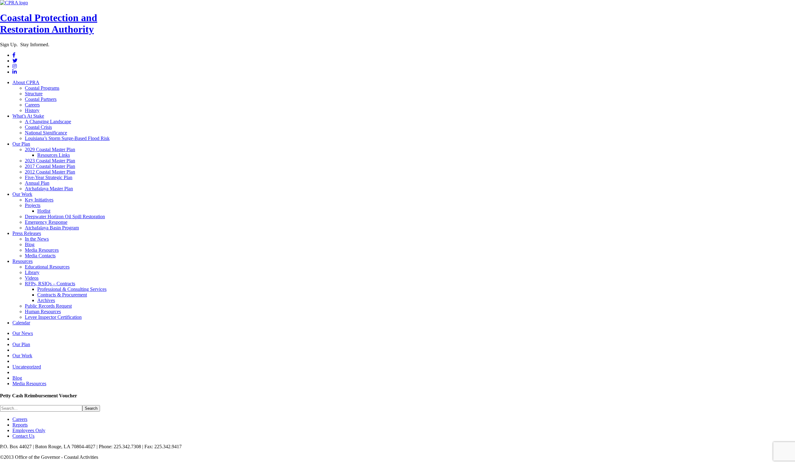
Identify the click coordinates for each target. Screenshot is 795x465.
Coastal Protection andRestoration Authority (48, 23)
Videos (32, 278)
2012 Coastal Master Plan (50, 171)
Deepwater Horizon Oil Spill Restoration (65, 216)
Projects (32, 205)
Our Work (22, 194)
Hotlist (43, 211)
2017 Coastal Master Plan (50, 166)
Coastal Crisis (38, 127)
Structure (34, 93)
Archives (46, 300)
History (32, 110)
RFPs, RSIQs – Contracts (50, 283)
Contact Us (23, 436)
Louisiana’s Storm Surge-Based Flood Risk (67, 138)
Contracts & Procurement (62, 294)
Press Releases (26, 233)
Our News (22, 333)
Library (32, 272)
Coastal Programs (42, 88)
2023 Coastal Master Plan (50, 160)
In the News (37, 239)
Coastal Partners (41, 99)
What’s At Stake (28, 116)
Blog (29, 244)
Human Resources (43, 311)
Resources (22, 261)
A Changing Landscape (48, 121)
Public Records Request (48, 306)
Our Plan (21, 144)
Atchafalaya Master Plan (49, 188)
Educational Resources (47, 266)
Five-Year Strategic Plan (48, 177)
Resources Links (53, 155)
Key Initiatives (39, 199)
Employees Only (28, 430)
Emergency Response (46, 222)
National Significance (46, 132)
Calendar (21, 322)
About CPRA (25, 82)
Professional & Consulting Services (72, 289)
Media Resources (42, 250)
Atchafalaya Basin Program (52, 227)
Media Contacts (40, 255)
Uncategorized (26, 366)
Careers (32, 104)
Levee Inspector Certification (53, 317)
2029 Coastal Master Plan (50, 149)
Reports (20, 424)
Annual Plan (37, 183)
